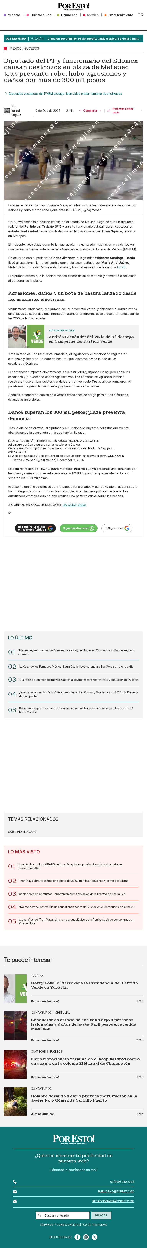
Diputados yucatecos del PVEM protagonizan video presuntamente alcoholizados (65, 93)
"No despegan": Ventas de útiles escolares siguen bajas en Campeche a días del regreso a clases (76, 652)
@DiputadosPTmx (75, 455)
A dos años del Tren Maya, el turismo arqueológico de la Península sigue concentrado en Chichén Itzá (76, 921)
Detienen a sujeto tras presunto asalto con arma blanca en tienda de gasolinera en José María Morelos (76, 710)
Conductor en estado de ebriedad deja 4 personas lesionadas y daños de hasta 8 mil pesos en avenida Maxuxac (83, 1024)
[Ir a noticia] (15, 988)
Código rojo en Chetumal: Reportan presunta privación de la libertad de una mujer (72, 893)
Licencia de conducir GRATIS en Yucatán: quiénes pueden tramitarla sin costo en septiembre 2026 (70, 866)
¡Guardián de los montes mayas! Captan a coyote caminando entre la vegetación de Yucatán (79, 679)
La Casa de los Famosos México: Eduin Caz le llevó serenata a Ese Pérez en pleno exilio (76, 666)
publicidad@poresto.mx (116, 1191)
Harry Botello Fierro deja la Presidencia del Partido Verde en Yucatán (84, 985)
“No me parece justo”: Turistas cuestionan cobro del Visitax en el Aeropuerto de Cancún (76, 906)
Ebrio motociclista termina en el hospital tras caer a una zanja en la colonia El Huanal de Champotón (85, 1061)
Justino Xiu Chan (43, 1114)
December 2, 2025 (70, 460)
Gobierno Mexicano (22, 831)
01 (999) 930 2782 (122, 1181)
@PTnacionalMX (41, 440)
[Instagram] (86, 1237)
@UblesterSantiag (47, 455)
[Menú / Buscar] (140, 15)
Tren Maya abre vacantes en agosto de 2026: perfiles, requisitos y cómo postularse (73, 880)
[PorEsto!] (73, 6)
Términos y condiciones (57, 1225)
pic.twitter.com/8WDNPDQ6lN (105, 455)
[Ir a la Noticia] (73, 336)
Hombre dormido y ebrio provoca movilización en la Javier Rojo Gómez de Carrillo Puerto (84, 1098)
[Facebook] (77, 1237)
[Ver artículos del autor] (7, 110)
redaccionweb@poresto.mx (113, 1201)
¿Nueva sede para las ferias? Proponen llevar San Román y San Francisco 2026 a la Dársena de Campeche (78, 694)
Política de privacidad (91, 1225)
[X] (94, 1237)
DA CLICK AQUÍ (74, 505)
